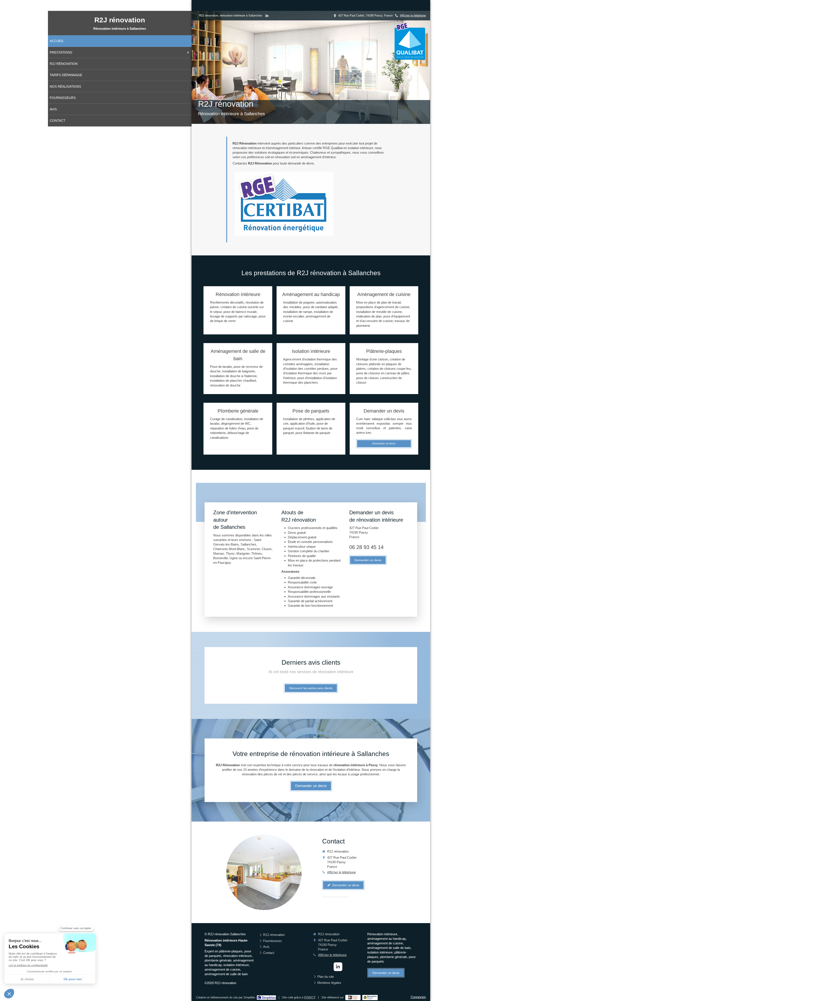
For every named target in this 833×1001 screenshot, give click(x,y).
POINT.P (309, 997)
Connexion (418, 997)
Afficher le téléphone (413, 15)
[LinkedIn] (267, 16)
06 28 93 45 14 (366, 547)
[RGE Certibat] (284, 204)
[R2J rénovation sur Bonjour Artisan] (353, 997)
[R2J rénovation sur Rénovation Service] (370, 997)
